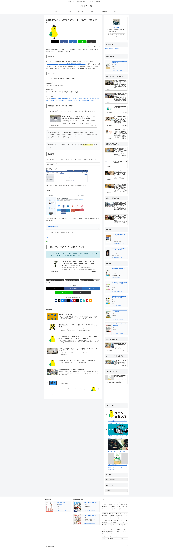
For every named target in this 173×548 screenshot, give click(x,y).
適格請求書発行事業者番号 (112, 49)
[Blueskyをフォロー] (62, 300)
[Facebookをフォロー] (65, 300)
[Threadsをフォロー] (68, 300)
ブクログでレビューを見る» (117, 70)
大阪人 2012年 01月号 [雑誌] (90, 502)
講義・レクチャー (90, 280)
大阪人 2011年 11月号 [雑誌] (90, 515)
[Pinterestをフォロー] (87, 300)
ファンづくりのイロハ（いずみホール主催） (56, 280)
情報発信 (82, 280)
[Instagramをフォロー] (71, 300)
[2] (47, 241)
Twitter (49, 282)
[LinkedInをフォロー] (81, 300)
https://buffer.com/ (53, 226)
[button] (91, 41)
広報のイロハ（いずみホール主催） (72, 280)
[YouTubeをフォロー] (74, 300)
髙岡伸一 (61, 504)
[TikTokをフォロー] (77, 300)
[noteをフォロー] (84, 300)
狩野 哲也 (116, 27)
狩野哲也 (116, 64)
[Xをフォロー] (59, 300)
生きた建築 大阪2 (61, 502)
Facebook (97, 280)
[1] (47, 237)
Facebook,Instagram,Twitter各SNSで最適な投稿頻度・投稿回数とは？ (66, 64)
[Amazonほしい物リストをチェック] (90, 300)
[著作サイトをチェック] (56, 300)
